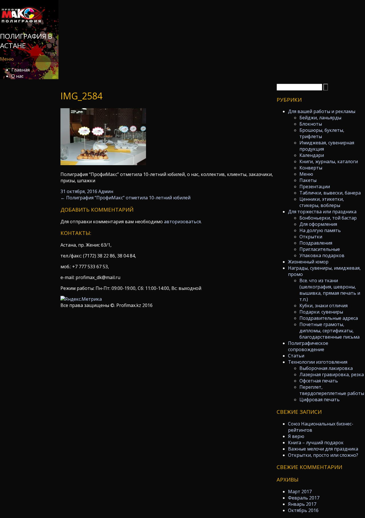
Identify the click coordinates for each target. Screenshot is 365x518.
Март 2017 (300, 491)
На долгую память (320, 230)
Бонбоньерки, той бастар (328, 218)
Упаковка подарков (321, 255)
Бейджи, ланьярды (320, 117)
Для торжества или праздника (322, 211)
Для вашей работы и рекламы (321, 111)
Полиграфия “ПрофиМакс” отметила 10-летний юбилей (125, 197)
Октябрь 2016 (303, 510)
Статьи (296, 356)
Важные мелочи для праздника (323, 449)
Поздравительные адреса (328, 318)
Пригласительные (319, 249)
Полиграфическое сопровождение (308, 346)
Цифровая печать (319, 399)
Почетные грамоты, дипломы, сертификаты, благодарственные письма (329, 330)
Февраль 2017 (303, 498)
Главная (20, 70)
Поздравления (315, 243)
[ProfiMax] (21, 22)
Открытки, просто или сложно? (323, 455)
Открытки (310, 237)
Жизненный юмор (308, 262)
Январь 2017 (302, 504)
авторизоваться (182, 221)
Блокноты (310, 124)
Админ (105, 191)
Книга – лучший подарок (316, 442)
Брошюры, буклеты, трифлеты (321, 133)
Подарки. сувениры (321, 312)
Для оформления (318, 224)
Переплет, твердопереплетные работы (331, 390)
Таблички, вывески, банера (330, 193)
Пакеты (308, 180)
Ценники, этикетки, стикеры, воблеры (321, 202)
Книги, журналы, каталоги (328, 161)
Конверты (310, 168)
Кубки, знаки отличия (323, 305)
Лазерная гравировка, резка (331, 374)
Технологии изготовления (317, 362)
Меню (306, 174)
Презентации (314, 186)
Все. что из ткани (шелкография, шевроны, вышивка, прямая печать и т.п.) (329, 289)
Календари (311, 155)
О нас (17, 76)
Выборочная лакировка (326, 368)
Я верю (296, 436)
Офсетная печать (318, 381)
